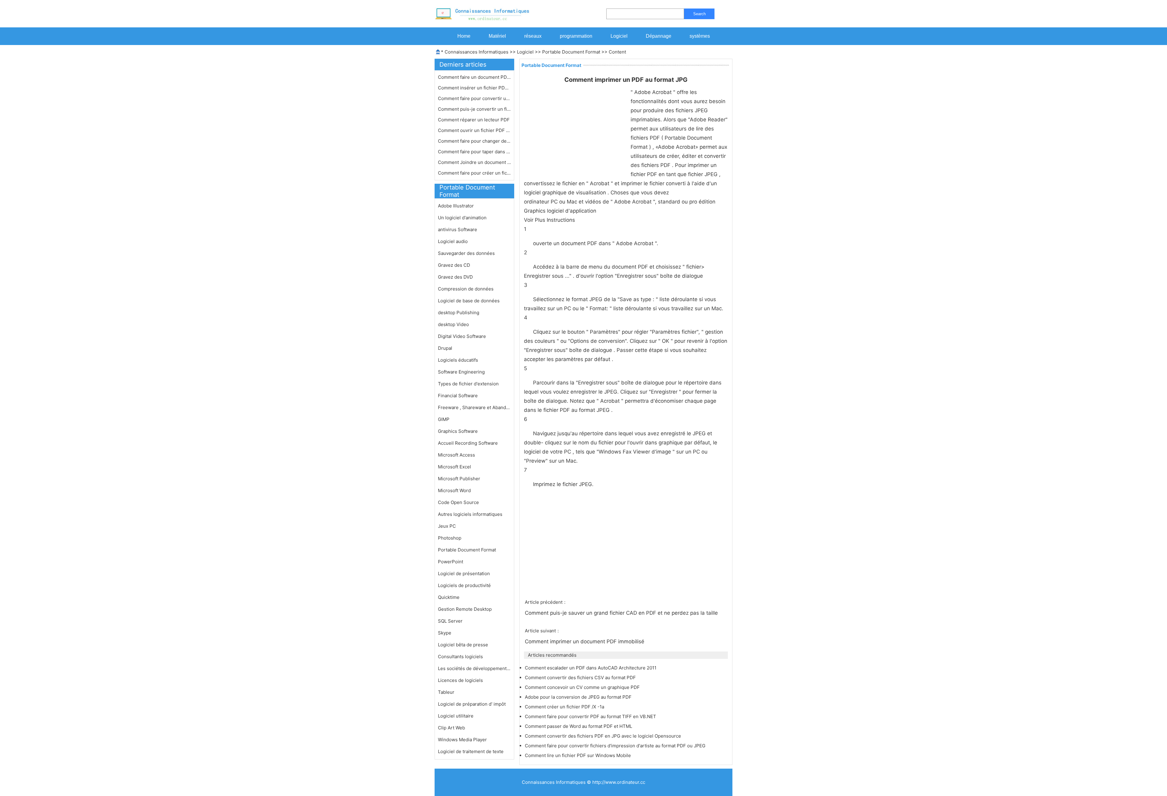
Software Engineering (461, 372)
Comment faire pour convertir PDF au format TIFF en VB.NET (591, 716)
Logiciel (619, 36)
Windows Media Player (462, 739)
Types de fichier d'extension (468, 384)
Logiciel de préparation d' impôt (472, 704)
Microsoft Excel (454, 467)
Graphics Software (458, 431)
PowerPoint (450, 562)
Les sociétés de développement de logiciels (474, 668)
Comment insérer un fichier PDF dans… (474, 88)
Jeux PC (447, 526)
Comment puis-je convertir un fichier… (474, 109)
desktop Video (453, 324)
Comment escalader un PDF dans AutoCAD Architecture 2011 (591, 668)
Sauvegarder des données (466, 253)
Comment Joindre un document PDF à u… (474, 162)
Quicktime (449, 597)
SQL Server (450, 621)
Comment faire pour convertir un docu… (474, 98)
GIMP (443, 419)
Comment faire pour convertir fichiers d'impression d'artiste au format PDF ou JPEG (616, 746)
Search (699, 14)
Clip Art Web (451, 728)
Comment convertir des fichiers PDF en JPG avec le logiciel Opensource (603, 736)
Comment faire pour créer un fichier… (474, 173)
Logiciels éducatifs (458, 360)
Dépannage (658, 36)
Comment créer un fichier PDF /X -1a (565, 707)
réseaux (533, 36)
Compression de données (466, 289)
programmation (576, 36)
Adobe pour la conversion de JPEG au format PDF (579, 697)
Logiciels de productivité (464, 585)
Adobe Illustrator (456, 206)
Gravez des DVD (455, 277)
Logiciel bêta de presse (463, 645)
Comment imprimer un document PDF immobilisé (585, 641)
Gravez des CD (454, 265)
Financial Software (458, 395)
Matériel (497, 36)
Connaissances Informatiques (476, 52)
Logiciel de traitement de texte (471, 751)
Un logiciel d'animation (462, 218)
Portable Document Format (571, 52)
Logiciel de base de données (469, 301)
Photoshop (449, 538)
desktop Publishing (458, 312)
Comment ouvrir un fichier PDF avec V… (474, 130)
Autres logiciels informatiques (470, 514)
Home (463, 36)
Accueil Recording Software (468, 443)
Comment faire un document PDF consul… (474, 77)
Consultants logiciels (460, 656)
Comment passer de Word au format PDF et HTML (579, 726)
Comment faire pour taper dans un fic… (474, 152)
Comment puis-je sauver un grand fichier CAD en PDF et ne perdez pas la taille (622, 613)
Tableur (446, 692)
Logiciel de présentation (464, 573)
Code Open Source (458, 502)
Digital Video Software (462, 336)
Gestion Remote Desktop (465, 609)
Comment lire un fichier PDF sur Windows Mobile (578, 755)
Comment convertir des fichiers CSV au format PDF (581, 677)
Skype (444, 633)
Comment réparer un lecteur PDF (474, 120)
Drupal (445, 348)
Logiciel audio (453, 241)
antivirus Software (457, 229)
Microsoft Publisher (459, 478)
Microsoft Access (456, 455)
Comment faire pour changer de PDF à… (474, 141)
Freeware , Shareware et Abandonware (474, 407)
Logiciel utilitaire (455, 716)
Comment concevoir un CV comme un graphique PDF (583, 687)
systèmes (700, 36)
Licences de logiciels (460, 680)
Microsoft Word (454, 490)
